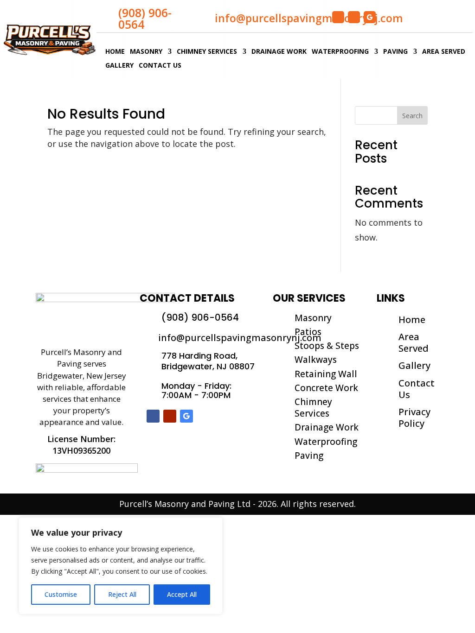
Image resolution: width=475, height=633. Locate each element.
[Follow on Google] (370, 17)
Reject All (122, 594)
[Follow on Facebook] (338, 17)
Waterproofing (340, 52)
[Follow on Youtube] (354, 17)
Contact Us (160, 66)
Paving (395, 52)
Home (115, 52)
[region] (121, 565)
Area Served (443, 52)
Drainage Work (279, 52)
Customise (61, 594)
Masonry (146, 52)
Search (412, 115)
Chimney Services (207, 52)
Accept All (182, 594)
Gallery (119, 66)
